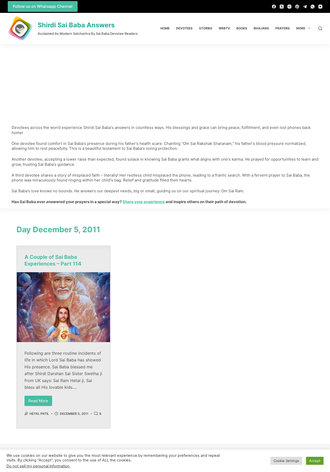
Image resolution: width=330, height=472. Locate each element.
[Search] (320, 28)
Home (165, 28)
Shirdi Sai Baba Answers (76, 25)
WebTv (224, 28)
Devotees (184, 28)
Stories (205, 28)
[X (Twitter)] (282, 7)
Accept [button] (314, 461)
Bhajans (261, 28)
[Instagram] (289, 7)
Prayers (282, 28)
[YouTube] (320, 7)
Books (241, 28)
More (300, 28)
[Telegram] (305, 7)
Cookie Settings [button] (286, 461)
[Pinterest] (297, 7)
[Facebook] (274, 7)
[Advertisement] (165, 82)
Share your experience (143, 201)
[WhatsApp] (313, 7)
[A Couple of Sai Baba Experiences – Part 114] (63, 307)
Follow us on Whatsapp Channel (42, 6)
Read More (40, 399)
